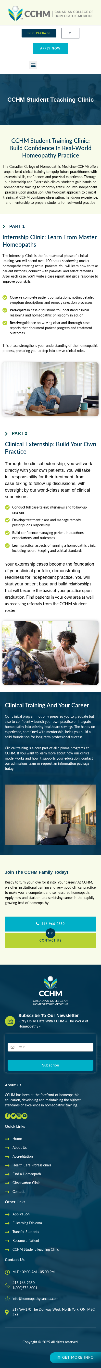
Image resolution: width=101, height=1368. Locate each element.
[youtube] (24, 1116)
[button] (33, 65)
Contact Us (50, 940)
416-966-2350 (53, 923)
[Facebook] (8, 1116)
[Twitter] (13, 1116)
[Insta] (19, 1116)
